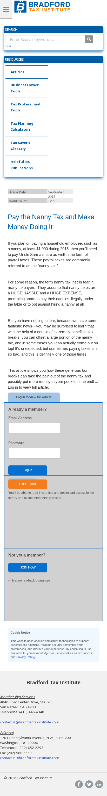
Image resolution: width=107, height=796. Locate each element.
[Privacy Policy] (25, 657)
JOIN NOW (28, 567)
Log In (27, 470)
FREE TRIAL (28, 484)
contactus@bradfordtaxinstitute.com (29, 722)
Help (8, 46)
